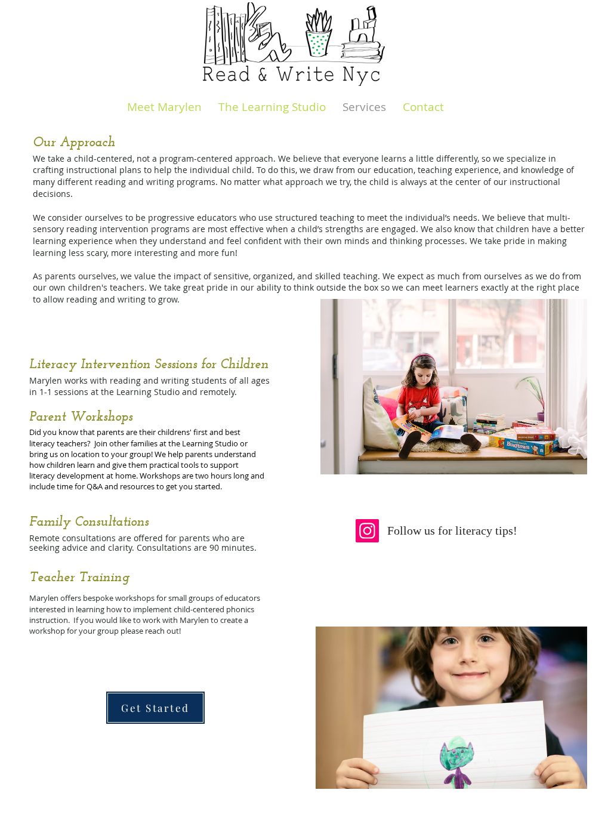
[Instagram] (367, 530)
